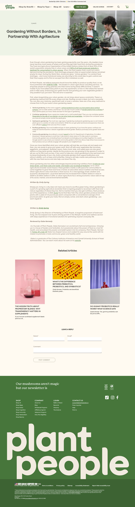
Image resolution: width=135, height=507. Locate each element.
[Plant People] (67, 453)
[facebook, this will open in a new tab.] (117, 397)
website (78, 240)
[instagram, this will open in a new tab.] (112, 397)
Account (110, 7)
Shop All (18, 403)
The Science (57, 410)
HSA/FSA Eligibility (40, 414)
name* (35, 336)
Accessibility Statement (82, 485)
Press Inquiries (76, 405)
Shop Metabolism (21, 414)
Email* (70, 336)
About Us (37, 403)
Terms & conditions (47, 485)
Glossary (56, 407)
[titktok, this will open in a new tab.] (107, 397)
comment (37, 346)
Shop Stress (19, 407)
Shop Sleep (19, 405)
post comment (44, 360)
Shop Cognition (21, 410)
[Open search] (118, 7)
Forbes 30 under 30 (39, 232)
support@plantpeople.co (80, 403)
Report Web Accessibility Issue (101, 485)
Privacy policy (60, 485)
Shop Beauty (20, 417)
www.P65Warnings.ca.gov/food (32, 493)
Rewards (56, 405)
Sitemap (70, 485)
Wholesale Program (41, 407)
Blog (36, 405)
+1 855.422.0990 (42, 498)
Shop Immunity (20, 412)
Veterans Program (40, 412)
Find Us (74, 410)
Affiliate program (40, 410)
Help (73, 407)
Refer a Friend (57, 403)
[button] (127, 7)
